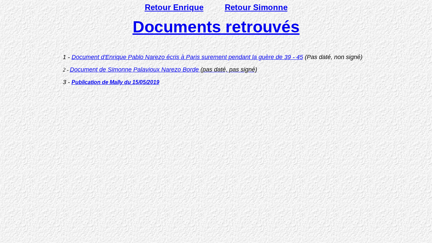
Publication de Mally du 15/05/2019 (115, 82)
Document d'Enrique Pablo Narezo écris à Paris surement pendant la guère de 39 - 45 (187, 57)
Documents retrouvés (216, 27)
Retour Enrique (174, 7)
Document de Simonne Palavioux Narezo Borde (163, 69)
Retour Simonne (256, 7)
